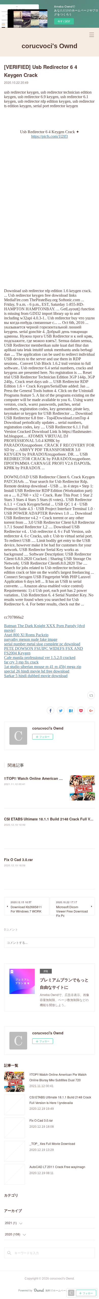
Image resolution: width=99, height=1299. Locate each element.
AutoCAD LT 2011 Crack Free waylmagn (57, 1167)
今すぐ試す (64, 21)
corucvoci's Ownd (49, 46)
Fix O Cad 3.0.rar (18, 859)
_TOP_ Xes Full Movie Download (52, 1143)
